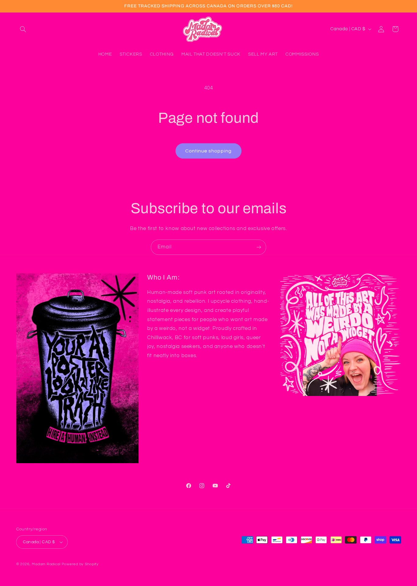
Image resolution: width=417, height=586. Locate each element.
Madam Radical (46, 564)
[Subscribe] (259, 247)
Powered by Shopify (80, 564)
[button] (23, 29)
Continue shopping (208, 150)
